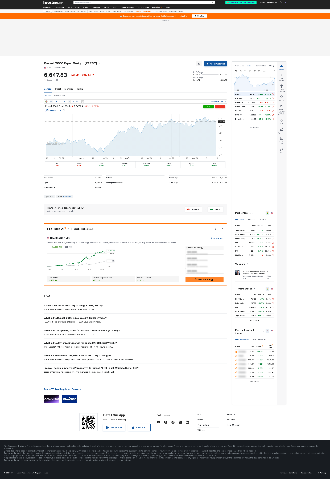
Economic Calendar (127, 7)
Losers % (262, 219)
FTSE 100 (238, 115)
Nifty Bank (239, 102)
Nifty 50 (238, 94)
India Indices (58, 11)
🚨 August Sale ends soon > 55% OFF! (241, 2)
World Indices (81, 11)
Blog (199, 414)
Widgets (201, 430)
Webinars (240, 264)
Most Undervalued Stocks (244, 332)
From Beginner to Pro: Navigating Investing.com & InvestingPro (255, 272)
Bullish (217, 209)
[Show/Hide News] (82, 101)
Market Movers (243, 213)
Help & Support (233, 425)
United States (67, 197)
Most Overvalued (259, 339)
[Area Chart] (51, 101)
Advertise (231, 419)
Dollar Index (239, 119)
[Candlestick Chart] (46, 101)
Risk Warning (321, 473)
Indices (47, 11)
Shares (272, 66)
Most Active (239, 219)
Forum (80, 89)
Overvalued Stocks (176, 11)
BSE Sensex (239, 98)
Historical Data (59, 95)
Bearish (195, 209)
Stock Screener (143, 7)
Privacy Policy (306, 473)
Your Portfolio (203, 425)
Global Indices (117, 11)
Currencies (239, 66)
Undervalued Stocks (160, 11)
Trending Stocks (243, 288)
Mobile (200, 419)
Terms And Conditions (288, 473)
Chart (58, 89)
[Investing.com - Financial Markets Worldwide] (53, 2)
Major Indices (70, 11)
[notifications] (280, 2)
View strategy (217, 238)
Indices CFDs (105, 11)
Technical (69, 89)
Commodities (261, 66)
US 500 (238, 111)
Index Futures (93, 11)
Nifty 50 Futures (241, 107)
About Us (231, 414)
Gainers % (251, 219)
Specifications (129, 11)
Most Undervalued (242, 339)
